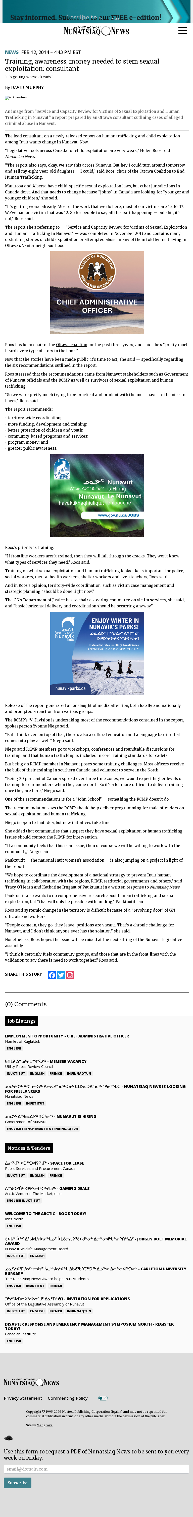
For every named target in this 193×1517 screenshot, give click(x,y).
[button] (8, 1438)
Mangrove (45, 1425)
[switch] (103, 1398)
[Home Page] (96, 30)
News (12, 52)
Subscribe (17, 1482)
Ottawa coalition (71, 344)
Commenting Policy (68, 1398)
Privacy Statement (23, 1398)
